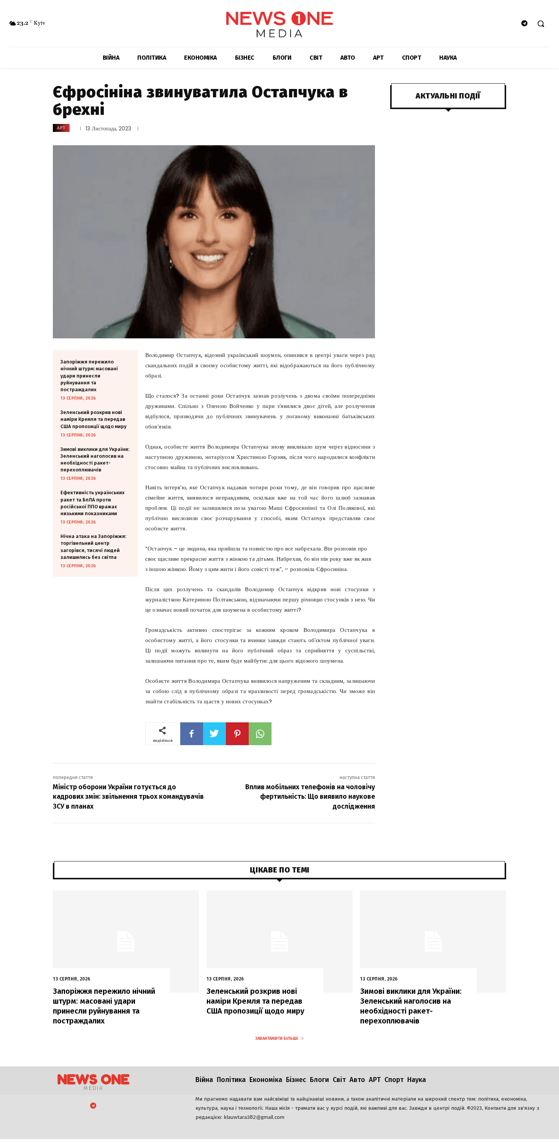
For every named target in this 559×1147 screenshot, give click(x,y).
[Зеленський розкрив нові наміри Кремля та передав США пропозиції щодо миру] (279, 941)
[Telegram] (524, 24)
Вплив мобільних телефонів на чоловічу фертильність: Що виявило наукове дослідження (310, 796)
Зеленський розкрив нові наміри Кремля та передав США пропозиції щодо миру (93, 419)
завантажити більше (277, 1038)
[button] (541, 23)
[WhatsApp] (260, 733)
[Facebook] (191, 733)
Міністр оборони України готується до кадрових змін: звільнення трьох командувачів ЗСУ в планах (128, 796)
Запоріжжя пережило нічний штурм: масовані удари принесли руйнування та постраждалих (89, 375)
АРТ (61, 128)
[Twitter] (214, 733)
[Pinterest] (237, 733)
